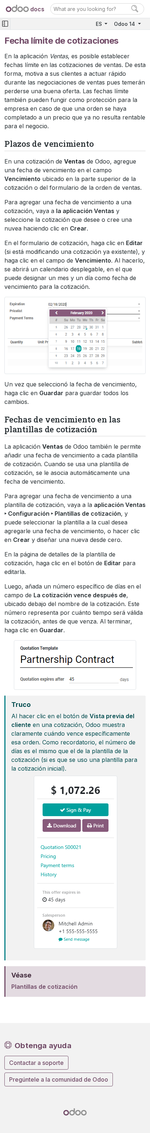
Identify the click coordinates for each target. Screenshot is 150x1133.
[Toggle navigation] (5, 23)
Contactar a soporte (36, 1062)
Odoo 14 (125, 24)
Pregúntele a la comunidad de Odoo (58, 1079)
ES (99, 24)
